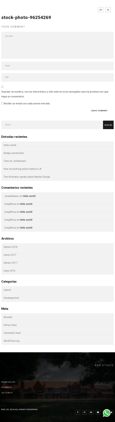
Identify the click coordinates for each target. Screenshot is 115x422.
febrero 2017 (10, 262)
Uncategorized (11, 297)
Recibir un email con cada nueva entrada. (27, 103)
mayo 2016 (9, 270)
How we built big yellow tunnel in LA (22, 168)
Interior (7, 290)
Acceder (8, 317)
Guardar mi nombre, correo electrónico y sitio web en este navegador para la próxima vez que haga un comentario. (54, 94)
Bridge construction (14, 153)
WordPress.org (11, 340)
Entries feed (10, 325)
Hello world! (10, 145)
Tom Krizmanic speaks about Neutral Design (27, 176)
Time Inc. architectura (15, 161)
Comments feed (12, 333)
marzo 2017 (10, 254)
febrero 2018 (10, 247)
